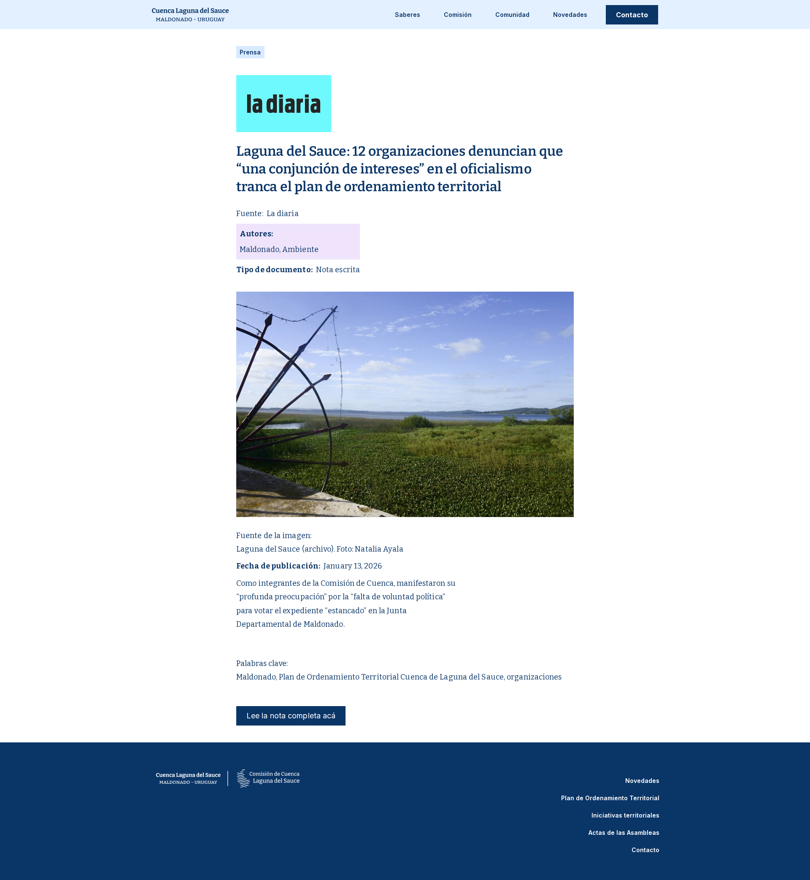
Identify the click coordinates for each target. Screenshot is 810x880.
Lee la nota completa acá (290, 715)
